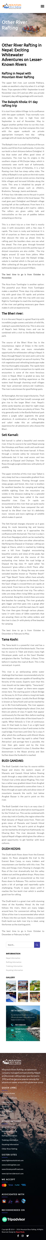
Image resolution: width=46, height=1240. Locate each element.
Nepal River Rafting (9, 1131)
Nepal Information (13, 958)
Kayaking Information (14, 970)
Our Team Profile (8, 1093)
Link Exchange (7, 1111)
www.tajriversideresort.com (12, 1173)
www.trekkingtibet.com (11, 1165)
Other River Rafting (9, 1149)
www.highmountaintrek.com (12, 1160)
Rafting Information (13, 962)
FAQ (3, 1115)
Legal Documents (8, 1102)
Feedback (5, 1106)
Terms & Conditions (9, 1098)
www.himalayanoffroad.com (12, 1169)
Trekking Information (14, 966)
